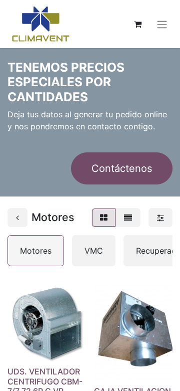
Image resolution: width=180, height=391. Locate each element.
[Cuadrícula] (104, 217)
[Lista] (128, 217)
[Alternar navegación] (162, 24)
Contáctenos (122, 168)
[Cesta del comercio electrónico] (138, 24)
